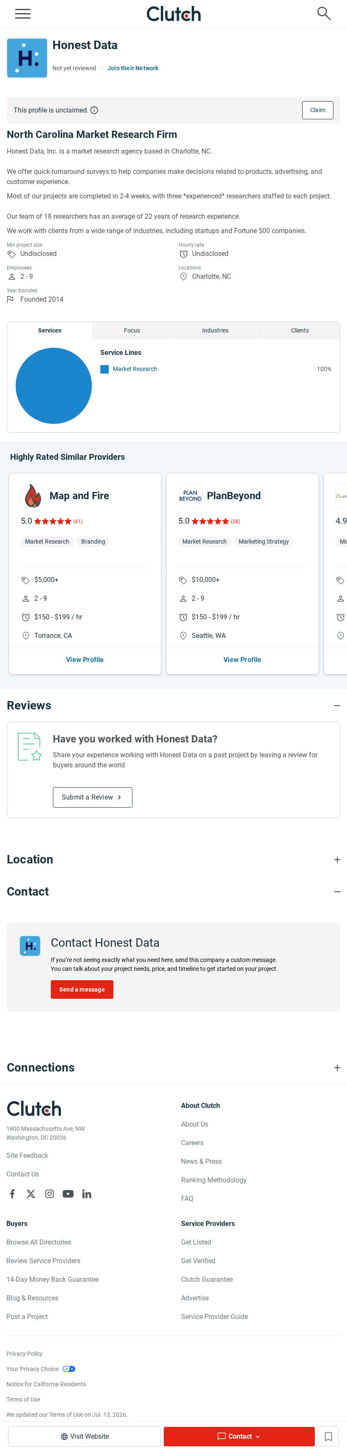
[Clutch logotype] (173, 13)
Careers (192, 1143)
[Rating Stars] (52, 521)
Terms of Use (23, 1399)
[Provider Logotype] (27, 58)
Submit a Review (87, 797)
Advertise (195, 1298)
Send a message (82, 989)
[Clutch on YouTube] (68, 1194)
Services (49, 330)
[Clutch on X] (31, 1194)
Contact (240, 1436)
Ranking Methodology (214, 1180)
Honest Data (85, 45)
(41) (78, 522)
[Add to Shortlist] (328, 1436)
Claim (317, 110)
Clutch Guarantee (207, 1279)
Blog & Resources (32, 1298)
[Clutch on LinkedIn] (87, 1194)
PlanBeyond (234, 496)
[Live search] (324, 13)
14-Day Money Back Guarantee (52, 1279)
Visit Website (89, 1436)
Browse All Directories (38, 1242)
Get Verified (198, 1261)
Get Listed (196, 1242)
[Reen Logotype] (33, 496)
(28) (235, 522)
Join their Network (133, 68)
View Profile (85, 660)
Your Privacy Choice (32, 1369)
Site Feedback (27, 1155)
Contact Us (22, 1174)
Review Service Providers (43, 1261)
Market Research (135, 368)
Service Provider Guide (214, 1317)
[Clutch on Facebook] (12, 1194)
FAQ (187, 1199)
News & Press (201, 1161)
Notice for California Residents (46, 1384)
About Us (194, 1124)
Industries (215, 330)
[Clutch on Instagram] (49, 1194)
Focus (132, 330)
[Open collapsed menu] (23, 13)
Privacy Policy (24, 1353)
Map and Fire (79, 496)
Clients (300, 330)
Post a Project (27, 1317)
